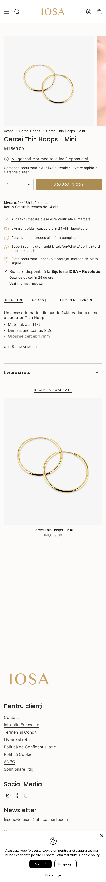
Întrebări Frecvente (21, 724)
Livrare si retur (18, 372)
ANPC (9, 761)
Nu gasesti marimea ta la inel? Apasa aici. (50, 158)
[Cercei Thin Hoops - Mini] (53, 461)
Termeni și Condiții (21, 732)
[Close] (101, 835)
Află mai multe (67, 855)
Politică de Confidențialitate (30, 746)
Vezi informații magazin (27, 283)
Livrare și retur (17, 739)
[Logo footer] (29, 679)
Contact (11, 717)
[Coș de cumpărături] (99, 11)
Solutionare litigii (19, 769)
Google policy (89, 855)
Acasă (8, 131)
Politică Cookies (19, 754)
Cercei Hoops (29, 131)
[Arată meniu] (6, 11)
